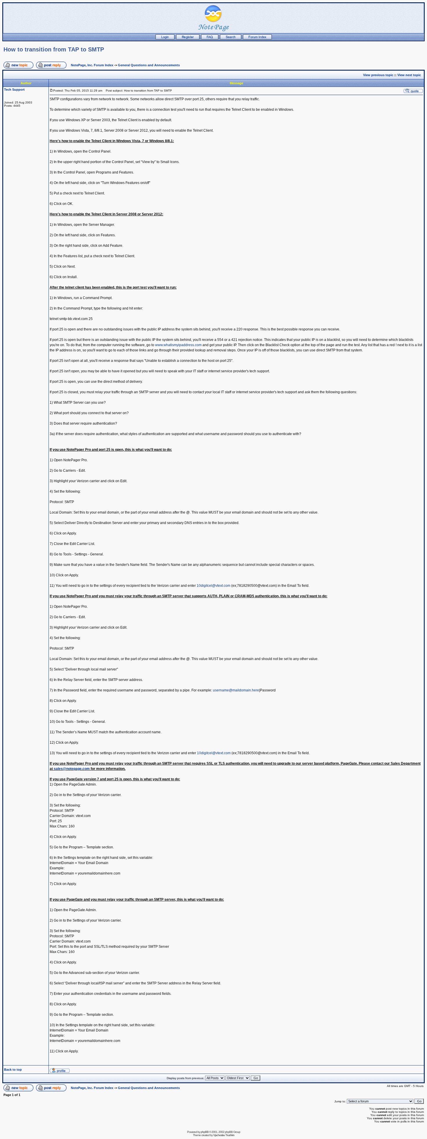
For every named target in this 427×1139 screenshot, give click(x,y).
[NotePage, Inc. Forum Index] (257, 38)
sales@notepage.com (72, 769)
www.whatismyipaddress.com (178, 345)
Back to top (13, 1069)
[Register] (188, 38)
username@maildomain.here (236, 690)
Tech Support (14, 89)
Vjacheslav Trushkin (223, 1135)
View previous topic (378, 75)
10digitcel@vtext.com (213, 586)
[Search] (231, 38)
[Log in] (165, 38)
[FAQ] (210, 38)
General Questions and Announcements (149, 65)
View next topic (409, 75)
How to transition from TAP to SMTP (53, 49)
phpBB (205, 1131)
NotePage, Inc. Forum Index (92, 65)
